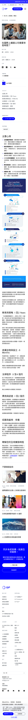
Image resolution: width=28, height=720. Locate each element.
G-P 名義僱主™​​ (18, 596)
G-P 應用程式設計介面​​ (7, 613)
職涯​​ (16, 628)
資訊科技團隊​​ (5, 641)
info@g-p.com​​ (5, 680)
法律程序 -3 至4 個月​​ (8, 101)
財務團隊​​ (4, 639)
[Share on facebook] (6, 67)
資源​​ (16, 656)
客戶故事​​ (4, 663)
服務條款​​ (13, 702)
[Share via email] (15, 67)
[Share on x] (11, 67)
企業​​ (3, 655)
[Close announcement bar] (27, 1)
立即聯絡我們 (13, 455)
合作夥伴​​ (17, 637)
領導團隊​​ (4, 643)
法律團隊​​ (4, 636)
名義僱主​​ (4, 596)
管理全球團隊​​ (5, 601)
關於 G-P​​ (17, 625)
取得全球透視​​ (5, 604)
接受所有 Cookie (8, 713)
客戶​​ (16, 630)
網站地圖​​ (17, 640)
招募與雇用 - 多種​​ (7, 106)
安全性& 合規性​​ (6, 616)
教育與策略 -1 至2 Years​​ (9, 96)
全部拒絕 (20, 713)
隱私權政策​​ (18, 702)
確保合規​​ (4, 599)
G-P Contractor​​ (18, 599)
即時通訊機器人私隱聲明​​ (7, 704)
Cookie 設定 (14, 717)
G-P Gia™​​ (17, 601)
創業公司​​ (4, 651)
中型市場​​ (4, 653)
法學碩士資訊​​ (18, 642)
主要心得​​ (4, 93)
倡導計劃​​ (4, 665)
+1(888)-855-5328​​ (7, 678)
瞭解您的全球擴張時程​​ (8, 108)
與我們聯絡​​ (5, 685)
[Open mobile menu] (25, 9)
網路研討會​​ (17, 658)
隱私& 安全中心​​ (5, 702)
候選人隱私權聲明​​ (19, 704)
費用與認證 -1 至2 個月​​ (9, 103)
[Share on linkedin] (2, 67)
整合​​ (3, 611)
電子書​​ (16, 661)
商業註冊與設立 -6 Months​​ (10, 98)
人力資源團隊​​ (5, 634)
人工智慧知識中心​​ (19, 649)
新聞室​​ (16, 635)
